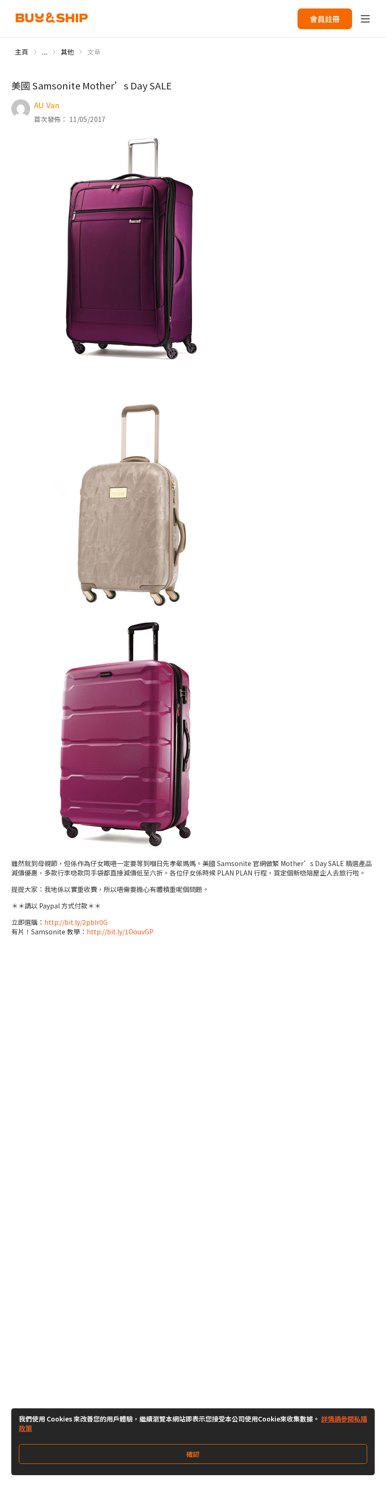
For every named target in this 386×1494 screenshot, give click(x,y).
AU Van (46, 105)
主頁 (22, 51)
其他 (67, 51)
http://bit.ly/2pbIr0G (76, 922)
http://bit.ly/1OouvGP (120, 931)
